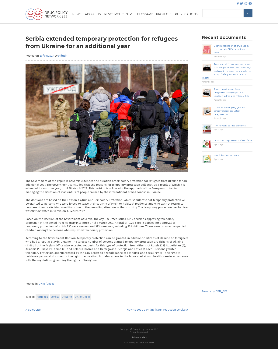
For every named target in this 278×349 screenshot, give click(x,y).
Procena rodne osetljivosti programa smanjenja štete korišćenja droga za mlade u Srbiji (232, 92)
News (77, 14)
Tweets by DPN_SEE (214, 291)
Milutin (63, 55)
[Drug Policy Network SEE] (47, 20)
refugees (42, 296)
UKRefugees (46, 283)
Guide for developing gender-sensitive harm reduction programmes (229, 111)
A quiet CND (33, 309)
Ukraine (67, 296)
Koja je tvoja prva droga (226, 155)
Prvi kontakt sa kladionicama (230, 125)
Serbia (55, 296)
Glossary (145, 14)
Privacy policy (139, 337)
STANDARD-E (148, 343)
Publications (186, 14)
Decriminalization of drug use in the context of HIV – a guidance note (231, 49)
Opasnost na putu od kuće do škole (233, 140)
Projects (164, 14)
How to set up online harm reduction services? (157, 309)
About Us (93, 14)
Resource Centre (119, 14)
